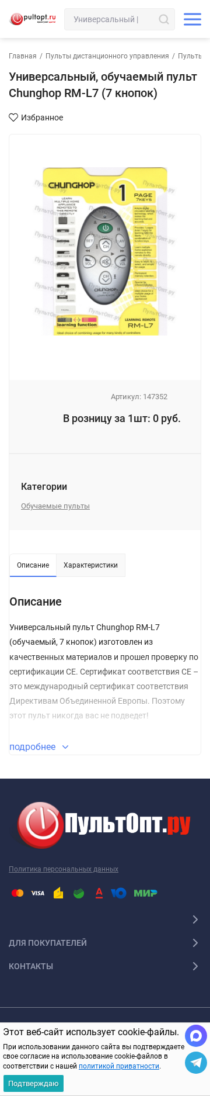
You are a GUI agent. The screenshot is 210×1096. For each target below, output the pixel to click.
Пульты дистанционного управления (107, 56)
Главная (23, 56)
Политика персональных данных (63, 869)
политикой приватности (119, 1066)
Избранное (42, 117)
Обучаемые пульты (55, 506)
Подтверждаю (33, 1083)
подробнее (33, 746)
